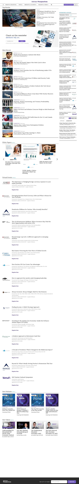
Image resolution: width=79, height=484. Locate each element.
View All (13, 142)
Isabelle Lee (17, 79)
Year (75, 118)
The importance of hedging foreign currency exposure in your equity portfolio (31, 182)
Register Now (15, 190)
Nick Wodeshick (18, 71)
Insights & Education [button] (10, 4)
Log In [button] (76, 4)
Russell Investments (25, 118)
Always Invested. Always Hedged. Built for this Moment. (29, 292)
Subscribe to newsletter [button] (68, 4)
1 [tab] (15, 27)
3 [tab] (18, 27)
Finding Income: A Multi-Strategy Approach (25, 307)
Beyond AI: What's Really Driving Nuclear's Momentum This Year (32, 363)
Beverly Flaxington (41, 19)
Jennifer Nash (7, 436)
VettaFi (23, 71)
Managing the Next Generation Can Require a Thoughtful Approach (46, 17)
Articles (62, 120)
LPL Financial (29, 134)
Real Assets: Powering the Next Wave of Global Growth (29, 250)
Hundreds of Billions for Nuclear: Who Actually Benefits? (30, 209)
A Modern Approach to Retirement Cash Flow (26, 336)
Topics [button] (20, 4)
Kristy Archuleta (41, 25)
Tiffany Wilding (18, 102)
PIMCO (23, 102)
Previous (3, 159)
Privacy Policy (27, 43)
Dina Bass (62, 131)
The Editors (17, 56)
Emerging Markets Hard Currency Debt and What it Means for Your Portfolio (31, 196)
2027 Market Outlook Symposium (22, 377)
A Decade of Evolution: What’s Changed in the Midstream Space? (32, 350)
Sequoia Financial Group (19, 112)
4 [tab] (19, 27)
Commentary (69, 120)
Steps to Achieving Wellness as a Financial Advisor (46, 23)
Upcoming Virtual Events (64, 18)
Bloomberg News (24, 56)
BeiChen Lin (17, 118)
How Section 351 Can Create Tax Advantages (26, 264)
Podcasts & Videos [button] (43, 4)
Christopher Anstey (63, 134)
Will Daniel (17, 126)
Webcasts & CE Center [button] (30, 4)
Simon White (17, 63)
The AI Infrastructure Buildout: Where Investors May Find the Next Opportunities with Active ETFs (31, 222)
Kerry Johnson (40, 12)
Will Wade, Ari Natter (19, 95)
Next (57, 159)
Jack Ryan (62, 138)
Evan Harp (20, 435)
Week (70, 118)
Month (73, 118)
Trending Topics (64, 15)
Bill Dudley (62, 124)
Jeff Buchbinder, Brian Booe (20, 134)
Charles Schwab (23, 126)
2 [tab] (16, 27)
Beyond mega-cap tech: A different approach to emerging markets (30, 237)
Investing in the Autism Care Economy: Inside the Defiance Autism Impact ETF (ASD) (30, 321)
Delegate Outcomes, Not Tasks (45, 11)
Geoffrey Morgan (18, 87)
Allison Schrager (62, 127)
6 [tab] (22, 27)
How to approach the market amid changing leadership (29, 278)
